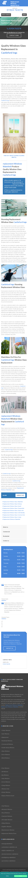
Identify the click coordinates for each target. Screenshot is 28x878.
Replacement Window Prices (9, 833)
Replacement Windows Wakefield (11, 519)
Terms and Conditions (15, 871)
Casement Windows (7, 816)
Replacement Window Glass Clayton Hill (13, 510)
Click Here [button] (24, 873)
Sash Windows (5, 734)
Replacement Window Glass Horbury (12, 504)
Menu (24, 14)
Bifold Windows (6, 758)
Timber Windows (6, 730)
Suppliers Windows (6, 826)
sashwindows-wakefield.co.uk (9, 847)
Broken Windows (6, 792)
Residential (6, 536)
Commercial (6, 531)
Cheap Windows (6, 785)
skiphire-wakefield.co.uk (8, 850)
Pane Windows (5, 768)
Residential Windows (7, 740)
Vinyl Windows (5, 806)
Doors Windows (6, 754)
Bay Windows (5, 775)
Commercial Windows (7, 744)
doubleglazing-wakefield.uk (8, 857)
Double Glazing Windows (8, 747)
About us (5, 527)
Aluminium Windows (7, 809)
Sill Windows (5, 771)
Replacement (5, 737)
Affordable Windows (7, 819)
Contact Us (20, 495)
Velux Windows (6, 778)
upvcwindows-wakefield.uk (8, 861)
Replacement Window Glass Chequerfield (13, 508)
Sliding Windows (6, 823)
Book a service (6, 14)
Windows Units (5, 789)
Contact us (6, 540)
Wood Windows (6, 813)
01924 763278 (15, 28)
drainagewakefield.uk (7, 843)
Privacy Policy (24, 871)
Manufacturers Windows (8, 830)
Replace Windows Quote (8, 795)
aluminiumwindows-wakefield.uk (10, 854)
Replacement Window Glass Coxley (12, 517)
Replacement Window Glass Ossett (12, 506)
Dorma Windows (6, 782)
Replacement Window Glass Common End (14, 515)
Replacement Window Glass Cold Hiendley (14, 512)
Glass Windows (6, 751)
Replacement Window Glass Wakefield (13, 501)
